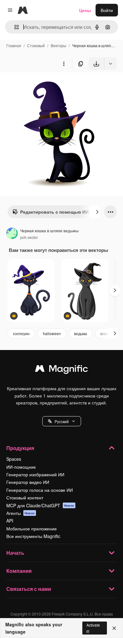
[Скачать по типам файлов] (110, 63)
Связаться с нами (28, 588)
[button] (61, 421)
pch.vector (29, 237)
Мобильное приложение (31, 528)
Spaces (13, 459)
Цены (85, 10)
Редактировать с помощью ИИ (54, 212)
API (9, 520)
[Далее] (97, 211)
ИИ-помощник (21, 467)
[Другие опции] (63, 63)
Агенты (20, 513)
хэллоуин (21, 333)
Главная (13, 45)
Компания (19, 570)
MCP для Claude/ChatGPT (40, 505)
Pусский (62, 421)
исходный (42, 84)
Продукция (20, 448)
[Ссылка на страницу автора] (12, 234)
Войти (107, 10)
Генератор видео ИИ (27, 482)
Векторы (58, 45)
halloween (52, 333)
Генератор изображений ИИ (35, 474)
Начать (15, 552)
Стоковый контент (24, 497)
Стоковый (36, 45)
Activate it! (93, 628)
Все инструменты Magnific (33, 536)
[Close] (114, 628)
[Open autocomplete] (14, 27)
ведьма (80, 333)
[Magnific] (61, 370)
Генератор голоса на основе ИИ (39, 490)
